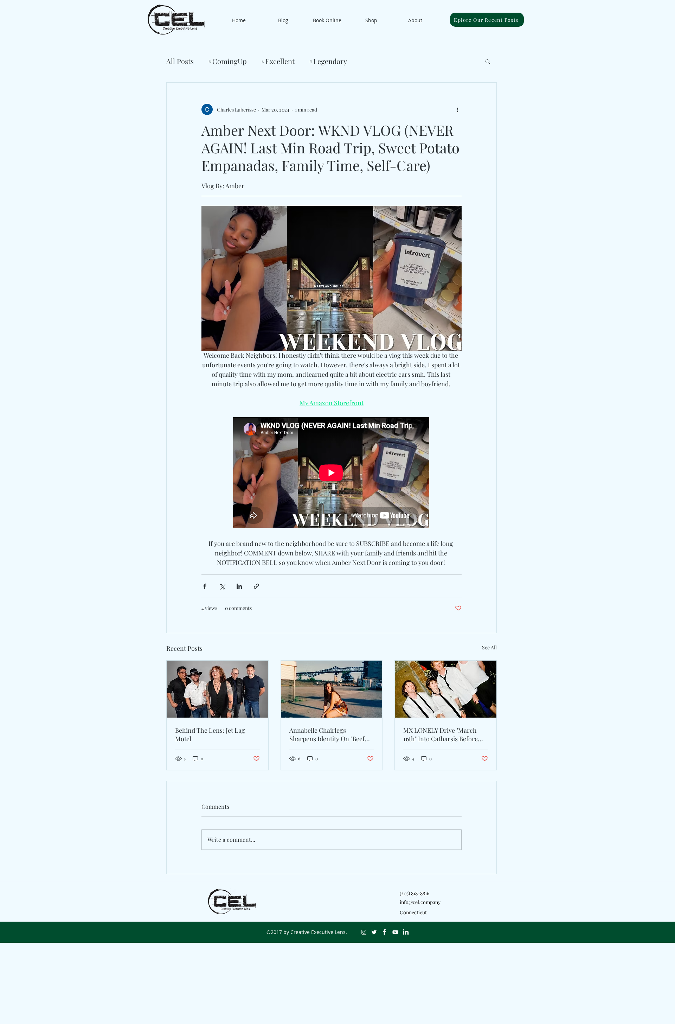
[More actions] (457, 109)
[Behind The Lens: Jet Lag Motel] (217, 689)
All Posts (180, 61)
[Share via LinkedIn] (239, 586)
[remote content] (331, 473)
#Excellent (278, 61)
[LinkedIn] (405, 932)
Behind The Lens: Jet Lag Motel (210, 734)
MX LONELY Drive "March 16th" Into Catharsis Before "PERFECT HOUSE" (440, 734)
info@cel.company (420, 902)
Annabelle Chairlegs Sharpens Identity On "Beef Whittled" (327, 734)
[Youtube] (395, 932)
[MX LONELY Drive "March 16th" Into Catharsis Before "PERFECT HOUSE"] (445, 689)
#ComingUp (227, 61)
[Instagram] (363, 932)
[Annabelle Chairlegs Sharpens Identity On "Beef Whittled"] (331, 689)
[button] (487, 61)
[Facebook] (384, 932)
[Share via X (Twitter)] (222, 586)
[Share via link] (256, 586)
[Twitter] (374, 932)
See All (489, 647)
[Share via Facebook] (204, 586)
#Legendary (328, 61)
